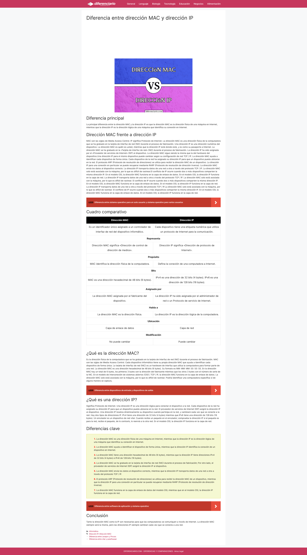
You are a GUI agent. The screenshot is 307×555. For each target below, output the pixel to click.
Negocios (198, 4)
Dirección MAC (105, 534)
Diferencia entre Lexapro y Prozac (102, 536)
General (131, 4)
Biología (156, 4)
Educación (184, 4)
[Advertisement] (153, 37)
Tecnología (169, 4)
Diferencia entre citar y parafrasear (103, 539)
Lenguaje (143, 4)
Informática (93, 531)
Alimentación (214, 4)
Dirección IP (93, 534)
